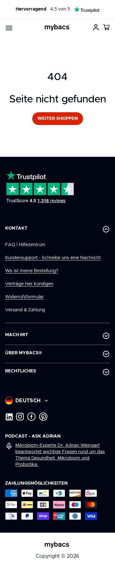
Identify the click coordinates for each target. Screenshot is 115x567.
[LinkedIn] (9, 416)
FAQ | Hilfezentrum (25, 245)
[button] (107, 27)
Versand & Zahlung (25, 310)
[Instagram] (20, 416)
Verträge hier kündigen (29, 284)
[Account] (96, 27)
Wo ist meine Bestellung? (31, 271)
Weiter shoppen (57, 118)
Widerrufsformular (24, 297)
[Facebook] (31, 416)
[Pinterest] (43, 416)
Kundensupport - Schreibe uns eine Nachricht (53, 258)
